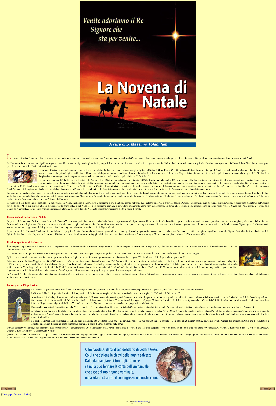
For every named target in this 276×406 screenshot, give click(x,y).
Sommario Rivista (22, 394)
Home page (7, 394)
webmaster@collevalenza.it (142, 401)
